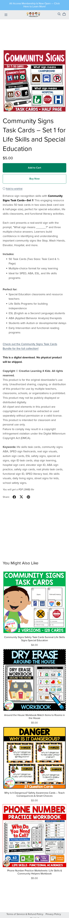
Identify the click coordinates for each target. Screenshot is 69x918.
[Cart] (65, 14)
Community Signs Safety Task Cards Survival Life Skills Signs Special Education (34, 639)
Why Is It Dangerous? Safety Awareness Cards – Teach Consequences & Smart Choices (34, 794)
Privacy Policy (53, 914)
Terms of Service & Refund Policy (25, 914)
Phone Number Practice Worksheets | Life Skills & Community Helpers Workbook (34, 872)
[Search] (59, 14)
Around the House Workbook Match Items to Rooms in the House (34, 717)
